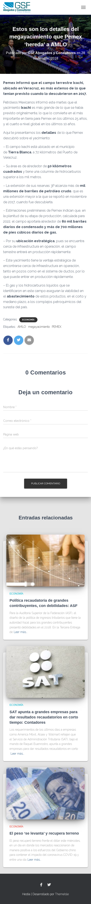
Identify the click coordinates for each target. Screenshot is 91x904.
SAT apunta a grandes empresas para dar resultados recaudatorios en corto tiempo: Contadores (44, 717)
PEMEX (56, 326)
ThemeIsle (62, 894)
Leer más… (21, 632)
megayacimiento (39, 326)
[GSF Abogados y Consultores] (18, 7)
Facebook (41, 885)
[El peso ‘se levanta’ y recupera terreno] (45, 793)
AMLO (22, 326)
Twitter (49, 885)
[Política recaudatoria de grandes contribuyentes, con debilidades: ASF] (45, 560)
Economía (28, 320)
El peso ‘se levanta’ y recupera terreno (44, 833)
